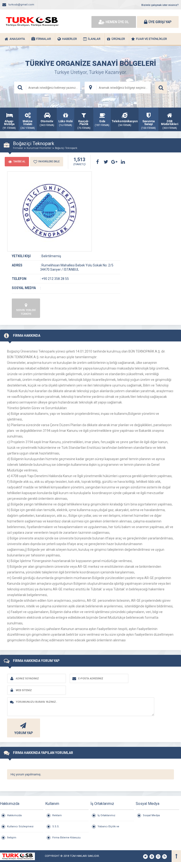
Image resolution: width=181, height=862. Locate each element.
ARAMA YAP (161, 87)
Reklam (57, 815)
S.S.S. (55, 826)
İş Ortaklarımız (106, 815)
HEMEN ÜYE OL (117, 22)
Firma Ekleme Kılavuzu (66, 837)
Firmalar (18, 148)
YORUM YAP (23, 733)
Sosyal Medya (151, 815)
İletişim (11, 837)
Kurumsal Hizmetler (39, 148)
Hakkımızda (14, 815)
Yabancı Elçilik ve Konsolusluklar (108, 828)
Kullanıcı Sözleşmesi (20, 826)
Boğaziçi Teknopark (66, 148)
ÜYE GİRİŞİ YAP (160, 22)
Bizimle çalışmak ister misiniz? (160, 5)
